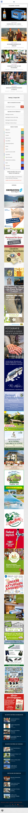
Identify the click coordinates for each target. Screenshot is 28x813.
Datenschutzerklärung (18, 802)
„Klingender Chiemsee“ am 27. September (16, 754)
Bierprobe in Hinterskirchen (15, 777)
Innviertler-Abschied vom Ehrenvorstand (15, 719)
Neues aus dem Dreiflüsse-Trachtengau (15, 731)
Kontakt (7, 802)
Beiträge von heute (9, 114)
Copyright (11, 802)
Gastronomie (14, 22)
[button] (2, 810)
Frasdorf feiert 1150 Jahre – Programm (15, 789)
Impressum (3, 802)
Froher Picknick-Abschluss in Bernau (15, 749)
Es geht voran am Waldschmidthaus (14, 766)
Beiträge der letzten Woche (11, 120)
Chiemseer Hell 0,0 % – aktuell (14, 24)
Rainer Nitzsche (21, 805)
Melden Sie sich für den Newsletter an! (13, 180)
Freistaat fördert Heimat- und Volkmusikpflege (16, 737)
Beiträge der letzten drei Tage (12, 117)
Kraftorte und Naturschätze (15, 759)
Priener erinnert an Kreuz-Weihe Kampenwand (15, 784)
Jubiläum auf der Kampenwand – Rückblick (15, 795)
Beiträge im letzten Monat (11, 122)
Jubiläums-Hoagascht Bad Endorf (15, 725)
